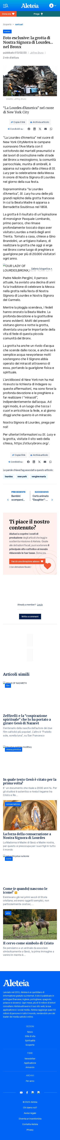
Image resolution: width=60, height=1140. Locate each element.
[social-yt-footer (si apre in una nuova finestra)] (21, 1092)
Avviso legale (30, 1113)
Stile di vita (30, 1036)
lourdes (9, 476)
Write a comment (30, 616)
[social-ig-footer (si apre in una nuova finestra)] (38, 1092)
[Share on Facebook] (29, 129)
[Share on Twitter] (40, 129)
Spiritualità (30, 1040)
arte (8, 913)
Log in (40, 604)
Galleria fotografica (40, 268)
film (8, 685)
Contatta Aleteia (30, 1124)
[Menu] (10, 5)
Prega (36, 13)
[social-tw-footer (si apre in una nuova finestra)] (33, 1092)
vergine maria (39, 476)
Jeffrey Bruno (37, 52)
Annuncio (30, 1067)
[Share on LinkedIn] (34, 129)
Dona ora (6, 13)
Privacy (30, 1129)
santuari (19, 24)
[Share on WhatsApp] (51, 129)
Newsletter (30, 1058)
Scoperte (7, 24)
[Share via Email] (45, 129)
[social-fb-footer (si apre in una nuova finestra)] (27, 1092)
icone (8, 858)
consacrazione (13, 804)
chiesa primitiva (13, 749)
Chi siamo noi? (30, 1107)
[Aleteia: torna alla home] (30, 5)
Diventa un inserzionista (30, 1118)
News (30, 1032)
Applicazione (30, 1063)
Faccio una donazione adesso (25, 561)
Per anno (30, 1081)
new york (22, 476)
